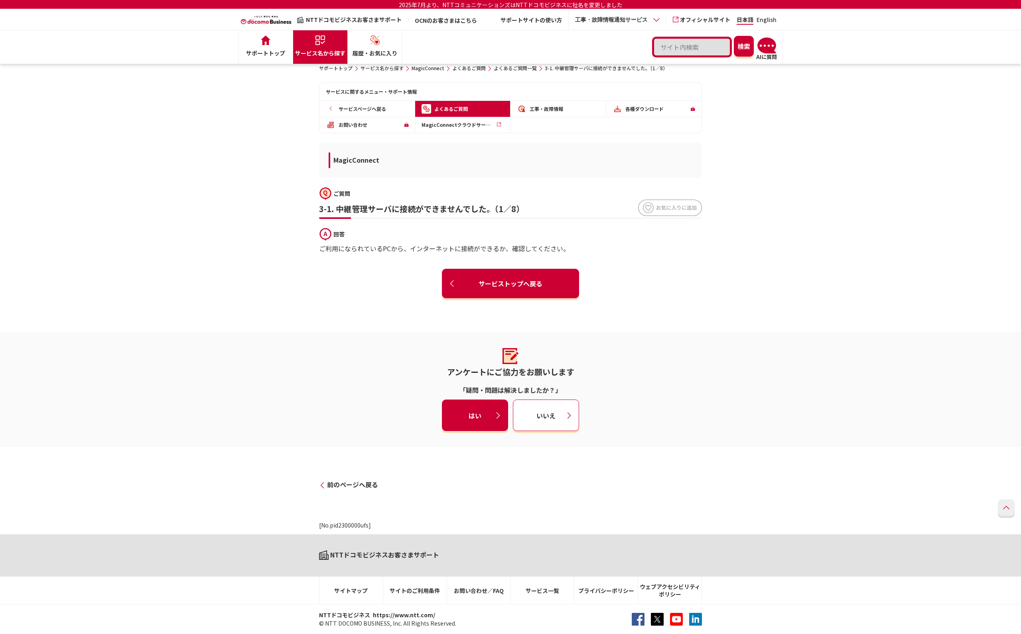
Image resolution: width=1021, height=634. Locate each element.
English (767, 20)
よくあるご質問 (469, 68)
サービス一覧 (542, 591)
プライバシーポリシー (606, 591)
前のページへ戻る (352, 484)
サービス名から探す (382, 68)
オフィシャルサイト (705, 20)
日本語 (745, 20)
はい (475, 415)
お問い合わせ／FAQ (479, 591)
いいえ (546, 415)
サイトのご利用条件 (415, 591)
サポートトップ (336, 68)
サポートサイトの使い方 (531, 20)
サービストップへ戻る (510, 283)
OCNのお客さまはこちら (446, 20)
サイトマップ (351, 591)
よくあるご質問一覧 (515, 68)
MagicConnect (428, 68)
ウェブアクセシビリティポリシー (670, 590)
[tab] (617, 20)
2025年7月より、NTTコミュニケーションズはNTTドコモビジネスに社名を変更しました (511, 5)
